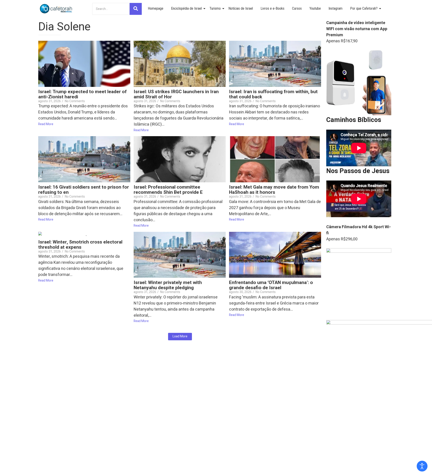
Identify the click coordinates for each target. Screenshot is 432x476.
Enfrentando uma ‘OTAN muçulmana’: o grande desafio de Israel (271, 285)
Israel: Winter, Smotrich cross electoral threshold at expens (80, 244)
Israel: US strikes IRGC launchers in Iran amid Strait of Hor (176, 94)
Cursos (297, 8)
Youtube (315, 8)
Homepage (155, 8)
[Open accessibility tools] (422, 466)
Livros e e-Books (272, 8)
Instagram (335, 8)
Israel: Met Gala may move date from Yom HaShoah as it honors (274, 190)
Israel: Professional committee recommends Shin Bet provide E (168, 190)
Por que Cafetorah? (364, 8)
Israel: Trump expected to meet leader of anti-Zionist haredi (82, 94)
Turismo (215, 8)
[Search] (136, 9)
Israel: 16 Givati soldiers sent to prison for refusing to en (83, 190)
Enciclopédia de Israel (186, 8)
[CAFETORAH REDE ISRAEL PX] (56, 9)
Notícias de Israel (240, 8)
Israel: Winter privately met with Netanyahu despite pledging (168, 285)
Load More (180, 336)
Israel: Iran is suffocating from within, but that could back (273, 94)
